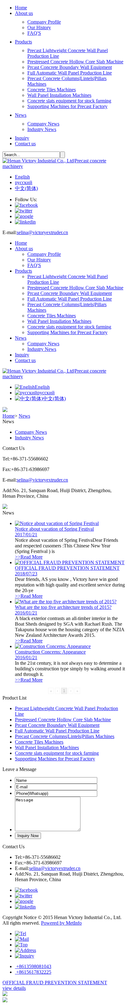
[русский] (26, 392)
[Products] (25, 950)
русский (23, 182)
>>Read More (29, 557)
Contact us (25, 143)
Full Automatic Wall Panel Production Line (69, 72)
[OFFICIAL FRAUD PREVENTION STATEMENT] (70, 562)
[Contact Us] (24, 955)
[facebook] (26, 205)
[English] (25, 387)
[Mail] (22, 939)
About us (24, 13)
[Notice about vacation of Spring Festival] (57, 523)
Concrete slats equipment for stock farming (69, 100)
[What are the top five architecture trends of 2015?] (66, 601)
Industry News (41, 129)
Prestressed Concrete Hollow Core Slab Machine (75, 61)
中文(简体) (26, 188)
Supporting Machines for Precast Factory (67, 106)
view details (14, 988)
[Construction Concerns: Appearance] (53, 646)
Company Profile (44, 22)
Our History (39, 27)
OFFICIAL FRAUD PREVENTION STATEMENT (54, 982)
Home (21, 7)
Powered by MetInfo (61, 923)
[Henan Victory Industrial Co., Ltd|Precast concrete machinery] (64, 166)
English (22, 176)
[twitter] (23, 210)
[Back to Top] (21, 944)
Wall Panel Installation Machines (59, 95)
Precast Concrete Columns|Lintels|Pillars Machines (64, 736)
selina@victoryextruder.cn (42, 232)
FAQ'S (34, 33)
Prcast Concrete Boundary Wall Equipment (69, 67)
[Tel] (20, 933)
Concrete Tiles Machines (51, 89)
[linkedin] (25, 221)
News (20, 115)
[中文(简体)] (29, 398)
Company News (43, 123)
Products (23, 41)
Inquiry (22, 138)
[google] (24, 216)
